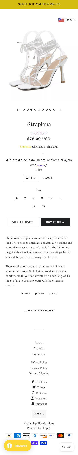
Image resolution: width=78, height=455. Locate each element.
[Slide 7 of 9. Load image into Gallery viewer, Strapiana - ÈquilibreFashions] (46, 110)
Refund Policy (39, 362)
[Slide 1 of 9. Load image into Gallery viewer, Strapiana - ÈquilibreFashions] (24, 110)
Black (47, 177)
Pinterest (41, 393)
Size (39, 190)
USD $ (37, 414)
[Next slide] (60, 109)
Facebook (41, 382)
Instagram (41, 398)
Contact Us (39, 354)
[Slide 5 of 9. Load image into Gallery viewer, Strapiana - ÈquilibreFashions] (39, 110)
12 (34, 206)
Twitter (41, 387)
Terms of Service (39, 373)
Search (39, 343)
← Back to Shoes (39, 310)
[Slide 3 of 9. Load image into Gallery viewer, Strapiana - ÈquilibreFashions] (31, 110)
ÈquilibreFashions (39, 16)
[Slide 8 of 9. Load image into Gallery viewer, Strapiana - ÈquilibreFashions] (50, 110)
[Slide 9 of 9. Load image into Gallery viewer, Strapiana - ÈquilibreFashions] (54, 110)
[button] (39, 134)
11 (60, 197)
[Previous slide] (18, 109)
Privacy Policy (39, 368)
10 (51, 197)
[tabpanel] (39, 62)
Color (39, 170)
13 (43, 206)
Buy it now (55, 221)
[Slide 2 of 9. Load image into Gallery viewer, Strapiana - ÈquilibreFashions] (28, 110)
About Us (39, 348)
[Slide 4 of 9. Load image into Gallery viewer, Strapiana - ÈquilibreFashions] (35, 110)
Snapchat (41, 404)
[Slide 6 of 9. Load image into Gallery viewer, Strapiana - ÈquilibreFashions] (43, 110)
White (31, 177)
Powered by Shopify (39, 428)
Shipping (25, 146)
